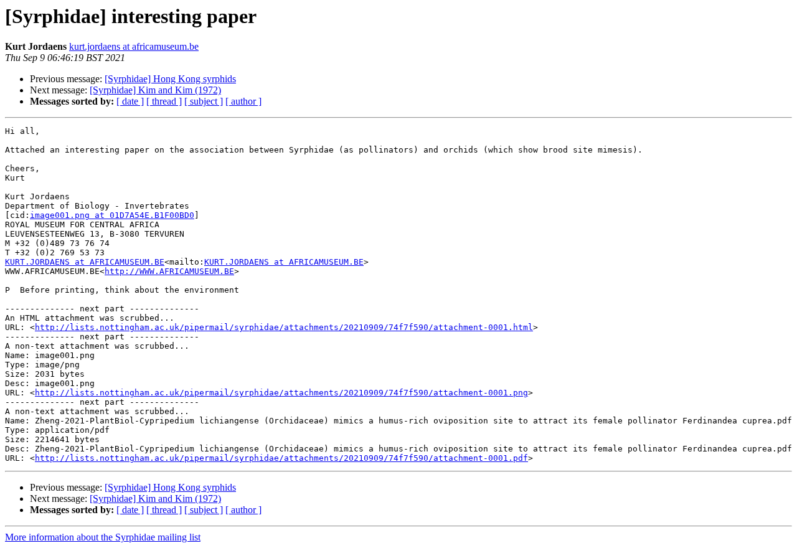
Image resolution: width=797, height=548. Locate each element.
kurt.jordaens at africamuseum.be (134, 46)
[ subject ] (203, 101)
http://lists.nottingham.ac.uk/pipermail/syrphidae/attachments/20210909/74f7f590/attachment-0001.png (281, 392)
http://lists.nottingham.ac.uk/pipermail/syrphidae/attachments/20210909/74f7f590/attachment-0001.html (284, 327)
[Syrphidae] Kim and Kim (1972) (155, 90)
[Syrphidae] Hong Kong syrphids (170, 78)
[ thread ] (164, 101)
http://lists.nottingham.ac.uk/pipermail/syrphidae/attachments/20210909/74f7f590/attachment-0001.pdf (281, 458)
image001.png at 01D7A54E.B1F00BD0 (112, 215)
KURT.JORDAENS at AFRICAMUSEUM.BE (84, 262)
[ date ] (130, 101)
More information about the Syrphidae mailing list (102, 537)
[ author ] (243, 101)
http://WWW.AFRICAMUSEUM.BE (169, 271)
